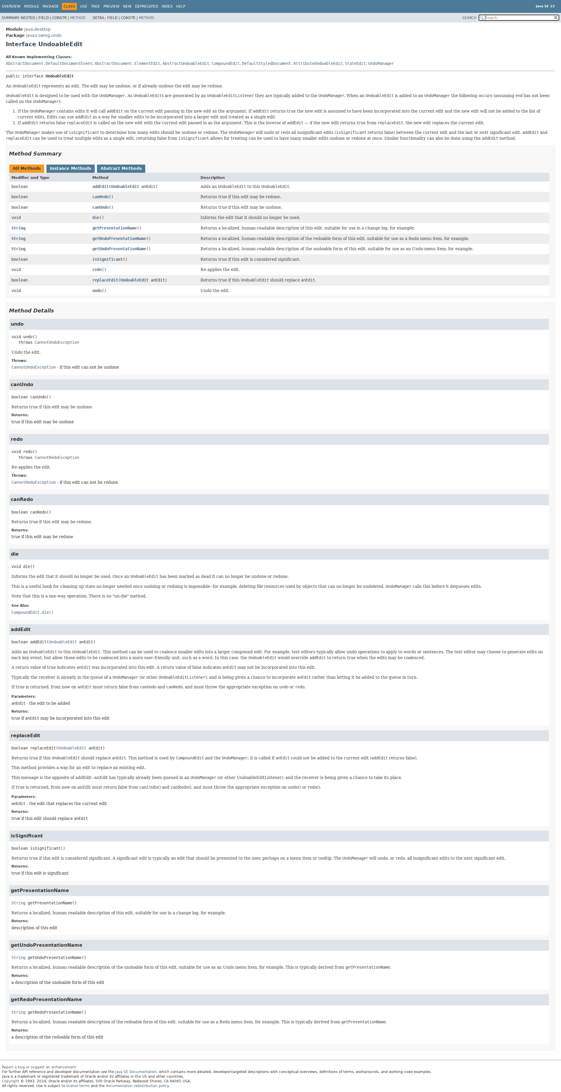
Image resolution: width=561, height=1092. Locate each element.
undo (97, 290)
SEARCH (469, 18)
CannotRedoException (57, 457)
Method (77, 18)
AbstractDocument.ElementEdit (127, 63)
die (95, 217)
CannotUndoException (57, 342)
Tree (95, 6)
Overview (11, 6)
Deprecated (146, 6)
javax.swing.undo (44, 35)
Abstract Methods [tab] (121, 168)
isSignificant (107, 259)
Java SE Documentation (136, 1072)
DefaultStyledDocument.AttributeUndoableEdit (292, 63)
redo (97, 269)
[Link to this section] (65, 154)
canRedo (100, 196)
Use (83, 6)
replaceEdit (105, 280)
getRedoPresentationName (119, 238)
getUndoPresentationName (119, 248)
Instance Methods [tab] (70, 168)
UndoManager (381, 63)
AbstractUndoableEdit (185, 63)
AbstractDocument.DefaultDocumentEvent (49, 63)
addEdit (100, 186)
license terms (78, 1086)
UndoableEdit (125, 186)
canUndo (100, 207)
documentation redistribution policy (137, 1086)
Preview (111, 6)
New (127, 6)
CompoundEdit (226, 63)
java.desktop (37, 29)
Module (31, 6)
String (18, 228)
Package (51, 6)
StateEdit (355, 63)
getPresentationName (114, 228)
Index (167, 6)
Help (180, 6)
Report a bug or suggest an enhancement (39, 1067)
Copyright (10, 1081)
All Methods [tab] (27, 168)
